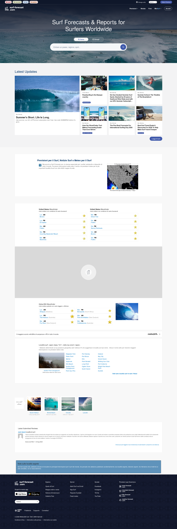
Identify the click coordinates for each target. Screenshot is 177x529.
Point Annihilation (88, 317)
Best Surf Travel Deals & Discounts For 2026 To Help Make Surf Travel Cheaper (148, 127)
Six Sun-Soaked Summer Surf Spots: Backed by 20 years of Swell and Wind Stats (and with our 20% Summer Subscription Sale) (121, 98)
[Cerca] (123, 47)
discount (141, 133)
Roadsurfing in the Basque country (92, 96)
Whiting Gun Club (103, 361)
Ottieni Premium (166, 2)
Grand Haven (102, 359)
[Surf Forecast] (14, 8)
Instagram (98, 489)
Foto (150, 8)
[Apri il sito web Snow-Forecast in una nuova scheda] (8, 2)
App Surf (73, 489)
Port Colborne (102, 364)
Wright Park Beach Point (104, 367)
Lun (43, 310)
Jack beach (22, 432)
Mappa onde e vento (52, 489)
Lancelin (85, 413)
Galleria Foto (49, 496)
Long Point (85, 364)
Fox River (48, 323)
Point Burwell (86, 361)
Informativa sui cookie (50, 520)
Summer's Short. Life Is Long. (33, 117)
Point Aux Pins (70, 371)
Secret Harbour (34, 413)
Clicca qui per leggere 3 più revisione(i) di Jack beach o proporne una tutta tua (137, 444)
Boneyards (85, 312)
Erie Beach (69, 364)
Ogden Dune (86, 366)
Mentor (68, 359)
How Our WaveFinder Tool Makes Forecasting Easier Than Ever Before (92, 127)
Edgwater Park (70, 354)
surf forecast (87, 133)
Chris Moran (85, 92)
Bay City (100, 356)
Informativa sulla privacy (34, 520)
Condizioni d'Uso (20, 520)
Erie (83, 359)
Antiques (46, 312)
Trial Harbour (47, 317)
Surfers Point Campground (70, 367)
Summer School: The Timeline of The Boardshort (149, 96)
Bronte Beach (51, 413)
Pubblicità (27, 510)
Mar (43, 321)
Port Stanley (51, 355)
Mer (80, 315)
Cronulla (68, 413)
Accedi (168, 8)
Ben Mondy (19, 114)
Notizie (143, 8)
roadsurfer (86, 102)
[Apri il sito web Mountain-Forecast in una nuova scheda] (17, 2)
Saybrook (69, 361)
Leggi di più (156, 139)
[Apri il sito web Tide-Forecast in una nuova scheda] (26, 2)
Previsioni (133, 8)
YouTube (97, 496)
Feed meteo (74, 496)
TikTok (97, 493)
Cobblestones (85, 323)
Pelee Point (69, 356)
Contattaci (45, 510)
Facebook (98, 486)
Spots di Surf (49, 486)
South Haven (86, 369)
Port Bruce (85, 356)
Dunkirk (100, 371)
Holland (100, 354)
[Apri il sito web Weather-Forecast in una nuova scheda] (34, 2)
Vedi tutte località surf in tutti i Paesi (124, 374)
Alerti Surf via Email (76, 486)
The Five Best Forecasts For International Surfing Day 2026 (121, 126)
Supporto (36, 510)
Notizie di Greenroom (52, 493)
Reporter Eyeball (75, 493)
